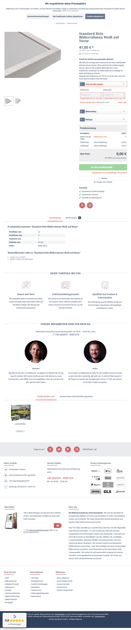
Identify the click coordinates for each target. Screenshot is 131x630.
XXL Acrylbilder (115, 537)
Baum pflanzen (63, 578)
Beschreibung (55, 218)
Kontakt (8, 590)
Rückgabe (9, 602)
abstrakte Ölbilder (91, 540)
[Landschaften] (20, 412)
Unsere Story (62, 587)
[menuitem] (13, 578)
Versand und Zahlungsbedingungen (40, 591)
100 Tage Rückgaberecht (37, 579)
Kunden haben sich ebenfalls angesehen (76, 396)
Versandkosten (59, 614)
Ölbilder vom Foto (87, 516)
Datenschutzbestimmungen (39, 530)
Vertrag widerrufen (12, 593)
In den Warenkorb (101, 167)
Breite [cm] (91, 92)
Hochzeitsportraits (106, 540)
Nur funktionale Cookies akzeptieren (68, 16)
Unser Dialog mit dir (64, 581)
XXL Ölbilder (104, 537)
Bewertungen (73, 218)
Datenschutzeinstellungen (38, 16)
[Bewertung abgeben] (103, 44)
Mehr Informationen (70, 11)
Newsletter (35, 587)
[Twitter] (59, 449)
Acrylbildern (102, 516)
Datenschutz (36, 596)
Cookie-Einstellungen (39, 584)
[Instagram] (90, 205)
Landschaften (20, 424)
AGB (7, 578)
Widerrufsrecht (11, 599)
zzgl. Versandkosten (93, 50)
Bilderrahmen (74, 549)
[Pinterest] (68, 449)
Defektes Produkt (12, 584)
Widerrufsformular (12, 596)
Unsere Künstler (63, 584)
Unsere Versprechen (65, 590)
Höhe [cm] (114, 92)
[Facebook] (82, 205)
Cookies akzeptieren (95, 16)
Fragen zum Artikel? (104, 182)
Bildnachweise (11, 581)
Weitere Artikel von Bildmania (21, 259)
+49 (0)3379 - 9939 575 (67, 334)
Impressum (9, 587)
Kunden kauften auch (46, 396)
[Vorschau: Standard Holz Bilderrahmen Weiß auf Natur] (8, 100)
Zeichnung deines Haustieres (80, 543)
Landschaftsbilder (76, 540)
